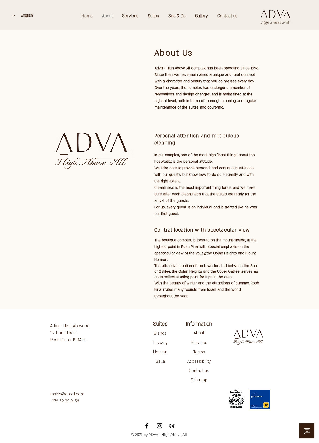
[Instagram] (159, 425)
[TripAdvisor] (172, 425)
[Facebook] (146, 425)
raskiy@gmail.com (67, 394)
